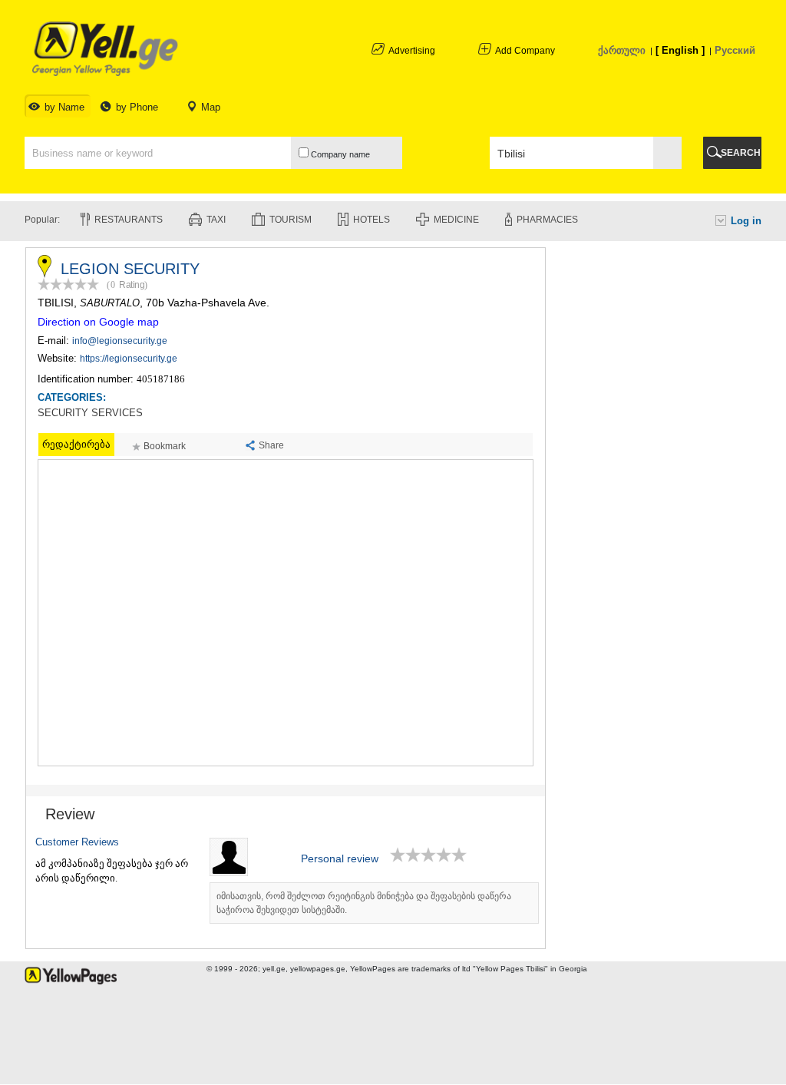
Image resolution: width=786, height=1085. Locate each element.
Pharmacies (547, 219)
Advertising (411, 50)
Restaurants (128, 219)
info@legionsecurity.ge (119, 341)
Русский (735, 50)
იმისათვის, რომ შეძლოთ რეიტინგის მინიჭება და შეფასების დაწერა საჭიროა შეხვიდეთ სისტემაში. (363, 903)
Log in (746, 221)
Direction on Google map (98, 322)
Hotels (371, 219)
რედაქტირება (76, 444)
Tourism (290, 219)
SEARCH (741, 152)
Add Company (525, 50)
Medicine (456, 219)
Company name (339, 154)
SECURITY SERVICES (90, 413)
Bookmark (165, 446)
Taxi (216, 219)
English (680, 50)
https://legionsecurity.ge (128, 358)
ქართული (622, 50)
